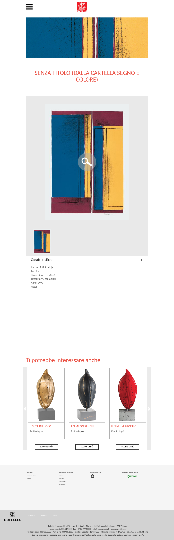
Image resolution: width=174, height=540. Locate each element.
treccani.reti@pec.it (119, 529)
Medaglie (61, 478)
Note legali (31, 515)
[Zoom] (87, 162)
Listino (29, 478)
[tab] (88, 260)
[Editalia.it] (87, 7)
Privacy (55, 515)
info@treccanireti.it (101, 529)
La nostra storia (31, 476)
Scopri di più (46, 447)
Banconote (62, 481)
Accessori (62, 484)
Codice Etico (43, 515)
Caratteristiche (42, 260)
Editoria (61, 476)
